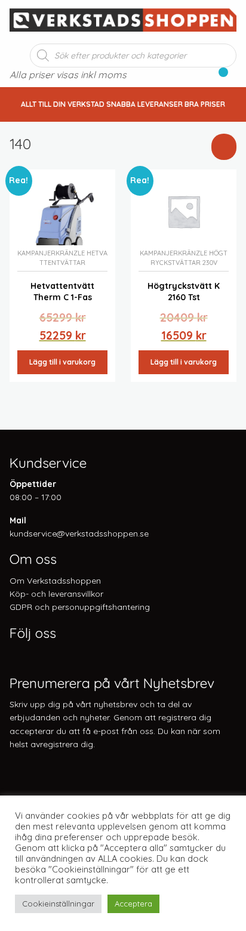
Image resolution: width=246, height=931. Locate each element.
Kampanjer (36, 253)
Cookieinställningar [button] (58, 903)
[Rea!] (62, 210)
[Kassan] (218, 75)
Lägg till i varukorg (62, 361)
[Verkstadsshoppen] (123, 18)
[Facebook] (15, 655)
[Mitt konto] (232, 75)
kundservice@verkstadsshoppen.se (79, 533)
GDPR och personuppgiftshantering (80, 607)
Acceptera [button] (133, 903)
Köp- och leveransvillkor (56, 593)
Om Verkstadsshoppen (55, 580)
